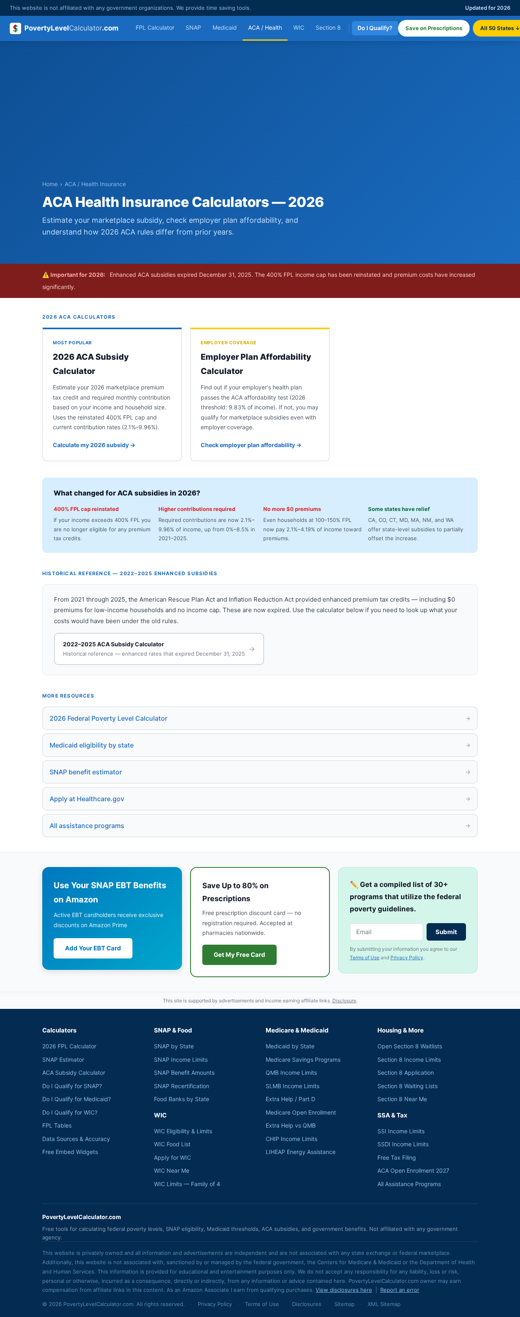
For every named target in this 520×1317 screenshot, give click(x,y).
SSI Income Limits (401, 1131)
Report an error (399, 1290)
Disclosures (306, 1304)
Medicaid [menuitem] (224, 27)
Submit (446, 932)
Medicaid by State (290, 1046)
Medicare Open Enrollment (301, 1112)
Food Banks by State (181, 1098)
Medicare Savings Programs (303, 1059)
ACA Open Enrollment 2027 (413, 1170)
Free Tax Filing (396, 1157)
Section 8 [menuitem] (328, 27)
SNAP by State (174, 1046)
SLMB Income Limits (292, 1085)
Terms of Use (364, 957)
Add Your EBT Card (93, 948)
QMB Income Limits (291, 1072)
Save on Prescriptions (433, 28)
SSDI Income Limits (403, 1144)
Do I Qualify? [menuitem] (375, 27)
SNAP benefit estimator (260, 772)
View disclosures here (344, 1290)
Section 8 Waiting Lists (407, 1085)
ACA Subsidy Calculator (73, 1072)
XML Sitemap (384, 1304)
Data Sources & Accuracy (76, 1138)
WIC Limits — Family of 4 (187, 1183)
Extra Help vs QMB (291, 1125)
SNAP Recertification (181, 1085)
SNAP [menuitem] (193, 27)
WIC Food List (172, 1144)
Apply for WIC (172, 1157)
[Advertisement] (260, 118)
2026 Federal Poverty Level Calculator (260, 718)
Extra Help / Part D (290, 1098)
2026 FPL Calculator (69, 1046)
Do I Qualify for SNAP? (72, 1085)
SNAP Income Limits (181, 1059)
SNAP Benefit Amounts (184, 1072)
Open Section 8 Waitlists (409, 1046)
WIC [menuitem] (298, 27)
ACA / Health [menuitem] (265, 27)
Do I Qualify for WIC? (70, 1112)
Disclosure (344, 1001)
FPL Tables (57, 1125)
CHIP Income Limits (291, 1138)
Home (50, 183)
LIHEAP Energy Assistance (301, 1151)
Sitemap (344, 1304)
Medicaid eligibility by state (260, 745)
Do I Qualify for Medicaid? (76, 1098)
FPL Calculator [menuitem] (155, 27)
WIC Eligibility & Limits (183, 1131)
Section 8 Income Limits (409, 1059)
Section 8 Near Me (402, 1098)
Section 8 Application (405, 1072)
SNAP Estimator (63, 1059)
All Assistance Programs (409, 1183)
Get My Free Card (239, 954)
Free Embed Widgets (70, 1151)
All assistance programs (260, 825)
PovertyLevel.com (71, 28)
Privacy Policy (406, 957)
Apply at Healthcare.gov (260, 799)
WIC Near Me (171, 1170)
